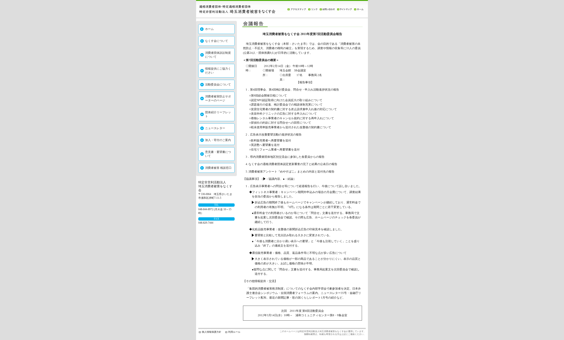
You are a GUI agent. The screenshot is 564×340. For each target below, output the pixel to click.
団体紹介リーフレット (218, 114)
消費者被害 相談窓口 (218, 167)
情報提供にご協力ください (218, 70)
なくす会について (216, 41)
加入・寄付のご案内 (218, 140)
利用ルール (234, 332)
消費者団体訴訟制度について (218, 54)
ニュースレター (215, 128)
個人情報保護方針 (211, 332)
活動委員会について (218, 84)
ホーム (209, 29)
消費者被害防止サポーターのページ (218, 98)
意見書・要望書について (218, 154)
